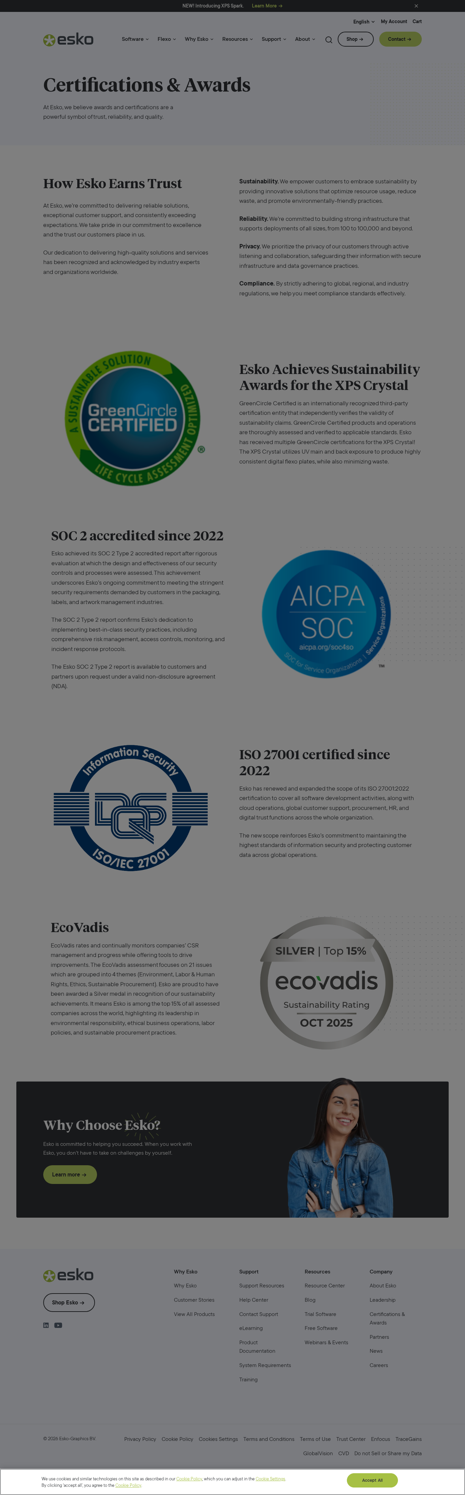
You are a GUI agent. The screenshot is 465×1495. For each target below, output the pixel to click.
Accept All (372, 1480)
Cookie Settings (270, 1479)
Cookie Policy (189, 1479)
